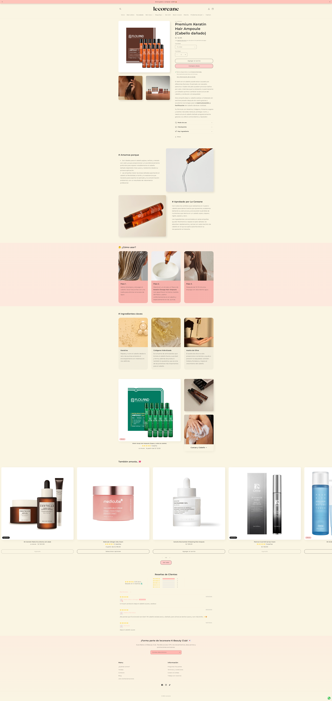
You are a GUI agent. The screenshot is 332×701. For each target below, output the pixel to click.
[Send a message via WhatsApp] (329, 698)
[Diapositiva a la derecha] (170, 558)
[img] (124, 597)
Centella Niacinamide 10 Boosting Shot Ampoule (189, 542)
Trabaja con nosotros (174, 676)
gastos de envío (181, 40)
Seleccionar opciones (113, 551)
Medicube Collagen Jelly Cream (113, 542)
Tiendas (120, 669)
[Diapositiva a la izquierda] (162, 558)
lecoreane (168, 696)
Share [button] (179, 137)
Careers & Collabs (173, 672)
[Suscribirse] (179, 652)
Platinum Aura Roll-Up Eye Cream (264, 542)
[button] (120, 9)
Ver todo (166, 562)
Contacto (121, 672)
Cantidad (178, 43)
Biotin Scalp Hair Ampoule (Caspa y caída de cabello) (150, 443)
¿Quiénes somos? (124, 666)
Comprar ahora (194, 66)
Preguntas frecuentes (175, 666)
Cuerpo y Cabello (198, 448)
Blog (120, 676)
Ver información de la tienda (186, 77)
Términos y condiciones (175, 669)
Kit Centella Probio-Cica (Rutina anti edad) (37, 542)
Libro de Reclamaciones (126, 679)
